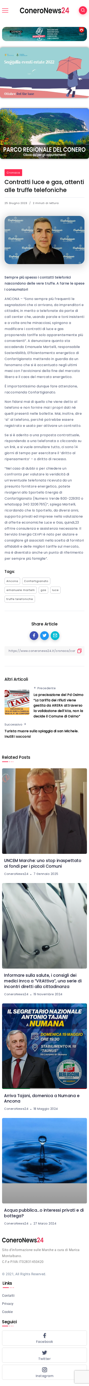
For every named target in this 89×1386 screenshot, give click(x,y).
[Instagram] (44, 1372)
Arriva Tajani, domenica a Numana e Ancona (41, 1098)
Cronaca (13, 172)
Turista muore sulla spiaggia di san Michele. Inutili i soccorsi (41, 734)
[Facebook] (44, 1338)
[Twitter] (44, 1355)
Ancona (12, 581)
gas (43, 590)
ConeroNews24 (16, 874)
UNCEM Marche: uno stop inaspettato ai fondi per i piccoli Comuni (42, 863)
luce (55, 590)
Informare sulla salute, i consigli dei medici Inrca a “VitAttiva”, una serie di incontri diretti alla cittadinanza (43, 981)
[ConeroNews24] (44, 10)
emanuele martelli (20, 590)
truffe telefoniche (19, 599)
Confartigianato (36, 581)
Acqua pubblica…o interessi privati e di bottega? (44, 1213)
